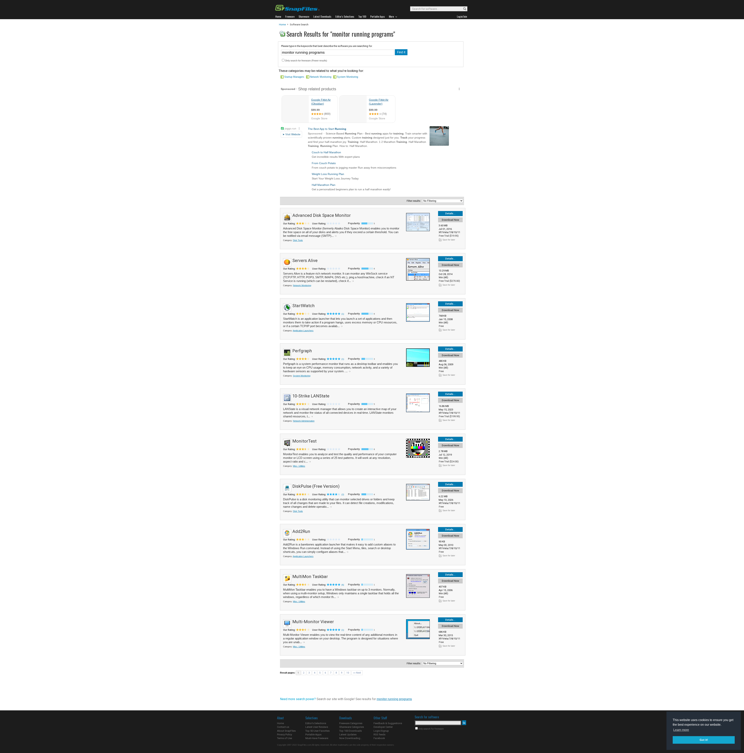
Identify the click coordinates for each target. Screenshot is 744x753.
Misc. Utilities (299, 466)
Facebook (379, 738)
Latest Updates (347, 734)
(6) (342, 585)
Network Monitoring (320, 76)
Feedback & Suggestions (388, 723)
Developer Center (383, 726)
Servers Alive (305, 260)
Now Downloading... (350, 738)
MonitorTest (304, 441)
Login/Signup (381, 730)
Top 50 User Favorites (317, 730)
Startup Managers (294, 76)
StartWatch (303, 305)
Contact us (283, 726)
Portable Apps (313, 734)
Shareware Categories (351, 726)
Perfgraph (302, 350)
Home (282, 24)
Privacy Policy (284, 734)
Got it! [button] (704, 739)
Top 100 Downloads (350, 730)
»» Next (357, 672)
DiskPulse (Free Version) (316, 486)
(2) (342, 494)
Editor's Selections (315, 723)
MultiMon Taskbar (310, 576)
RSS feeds (379, 734)
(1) (342, 314)
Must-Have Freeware (316, 738)
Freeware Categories (350, 723)
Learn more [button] (681, 729)
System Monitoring (347, 76)
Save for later (449, 240)
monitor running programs (394, 699)
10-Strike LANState (310, 396)
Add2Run (301, 531)
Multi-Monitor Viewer (313, 621)
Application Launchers (303, 330)
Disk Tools (298, 240)
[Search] (463, 9)
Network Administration (303, 421)
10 (347, 672)
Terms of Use (284, 738)
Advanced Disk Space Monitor (321, 215)
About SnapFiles (286, 730)
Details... (450, 213)
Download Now (450, 219)
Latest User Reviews (316, 726)
